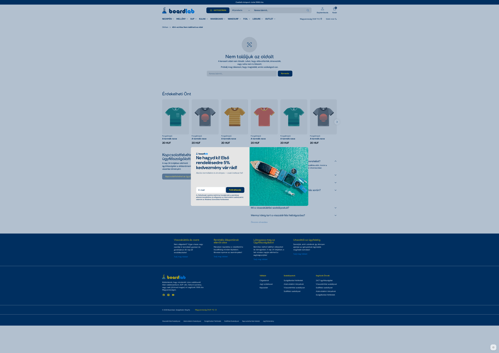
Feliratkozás (235, 190)
